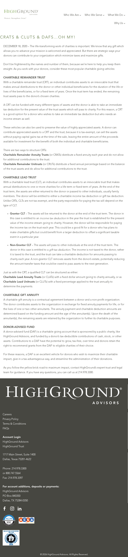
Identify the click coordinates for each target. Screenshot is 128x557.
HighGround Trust (13, 446)
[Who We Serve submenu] (103, 15)
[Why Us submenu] (124, 23)
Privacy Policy (10, 419)
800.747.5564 (13, 473)
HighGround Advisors (15, 442)
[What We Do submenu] (124, 15)
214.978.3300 (19, 468)
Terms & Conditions (14, 424)
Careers (7, 414)
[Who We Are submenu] (80, 15)
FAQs (6, 428)
